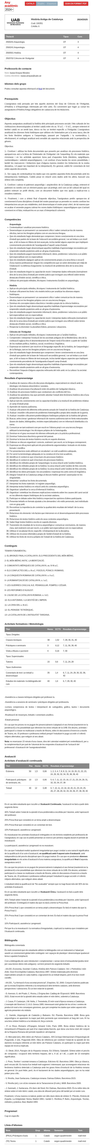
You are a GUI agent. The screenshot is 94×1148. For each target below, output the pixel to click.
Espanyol (51, 4)
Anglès (41, 4)
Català (30, 4)
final (40, 89)
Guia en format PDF (76, 4)
